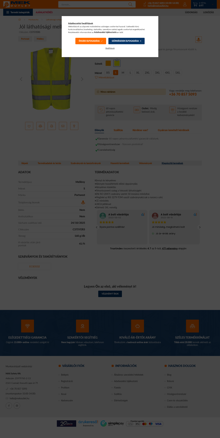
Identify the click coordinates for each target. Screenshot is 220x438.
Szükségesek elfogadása (125, 41)
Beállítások (110, 48)
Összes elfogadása (89, 41)
